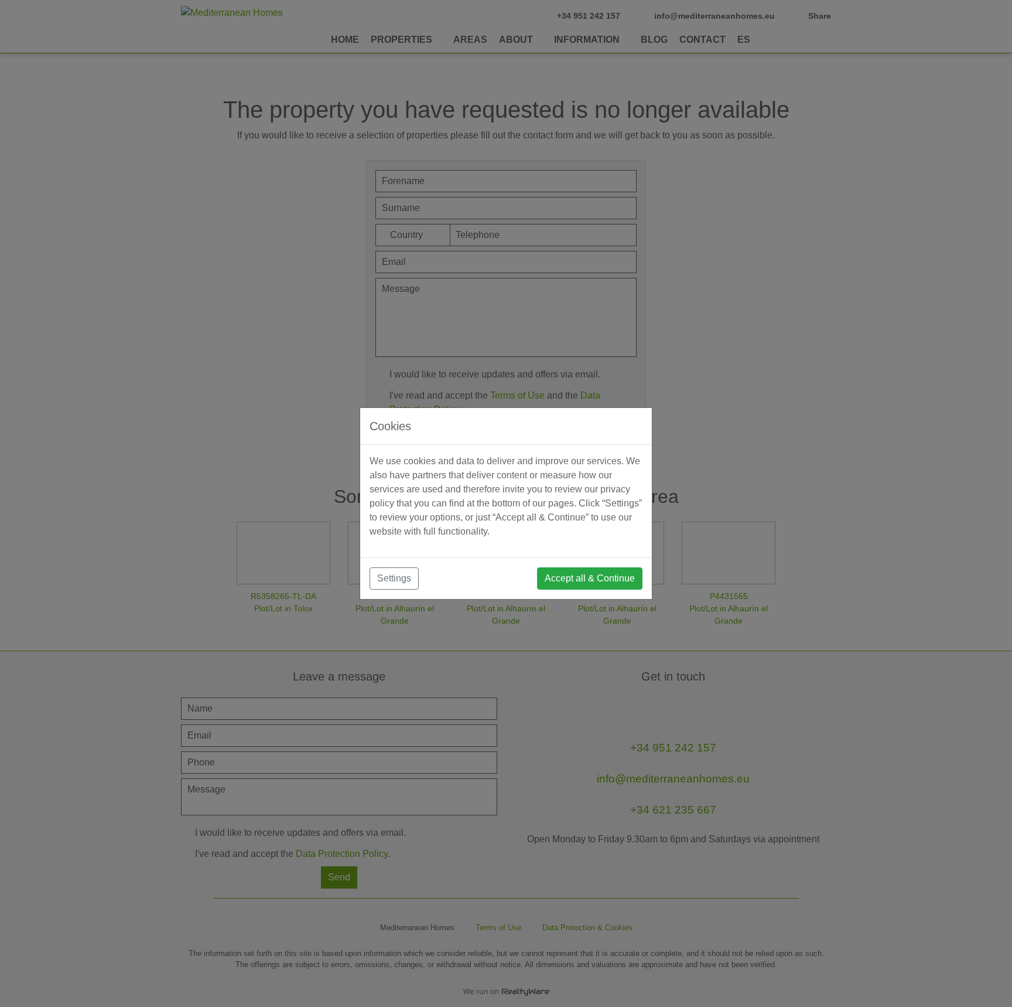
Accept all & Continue (590, 578)
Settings (394, 578)
